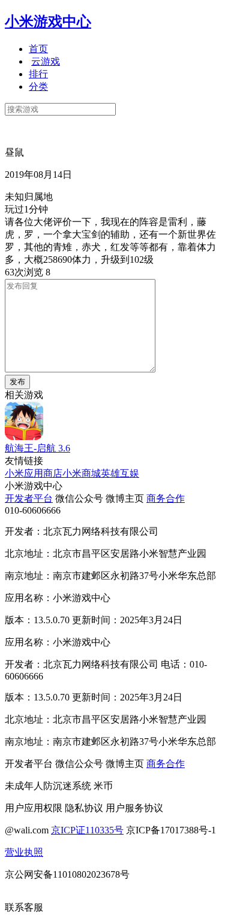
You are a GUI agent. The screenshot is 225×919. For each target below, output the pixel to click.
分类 (38, 86)
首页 (38, 49)
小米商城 (81, 473)
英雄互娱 (120, 473)
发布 (17, 381)
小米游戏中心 (48, 21)
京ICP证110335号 (87, 830)
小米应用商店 (33, 473)
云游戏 (45, 61)
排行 (38, 74)
